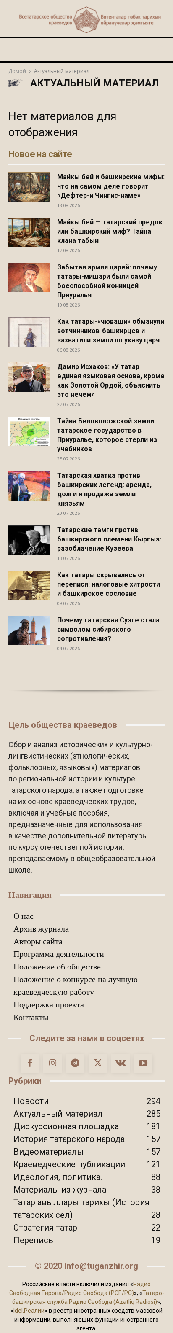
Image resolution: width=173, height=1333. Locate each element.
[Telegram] (75, 1063)
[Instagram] (52, 1063)
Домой (17, 71)
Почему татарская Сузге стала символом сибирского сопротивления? (108, 629)
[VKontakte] (120, 1063)
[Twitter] (98, 1063)
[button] (14, 49)
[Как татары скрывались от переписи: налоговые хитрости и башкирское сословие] (29, 585)
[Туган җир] (86, 19)
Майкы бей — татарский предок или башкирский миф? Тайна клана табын (110, 231)
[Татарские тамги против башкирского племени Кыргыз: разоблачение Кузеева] (29, 540)
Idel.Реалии (29, 1310)
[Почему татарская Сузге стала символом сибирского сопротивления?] (29, 630)
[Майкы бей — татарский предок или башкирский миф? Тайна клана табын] (29, 232)
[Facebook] (30, 1063)
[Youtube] (143, 1063)
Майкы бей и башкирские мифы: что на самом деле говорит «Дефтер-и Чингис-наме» (111, 186)
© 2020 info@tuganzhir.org (86, 1266)
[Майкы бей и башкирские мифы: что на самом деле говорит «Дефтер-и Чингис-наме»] (29, 187)
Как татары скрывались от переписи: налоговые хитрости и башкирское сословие (108, 584)
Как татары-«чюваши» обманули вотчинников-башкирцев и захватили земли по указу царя (110, 331)
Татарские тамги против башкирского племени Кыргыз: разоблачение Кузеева (109, 539)
